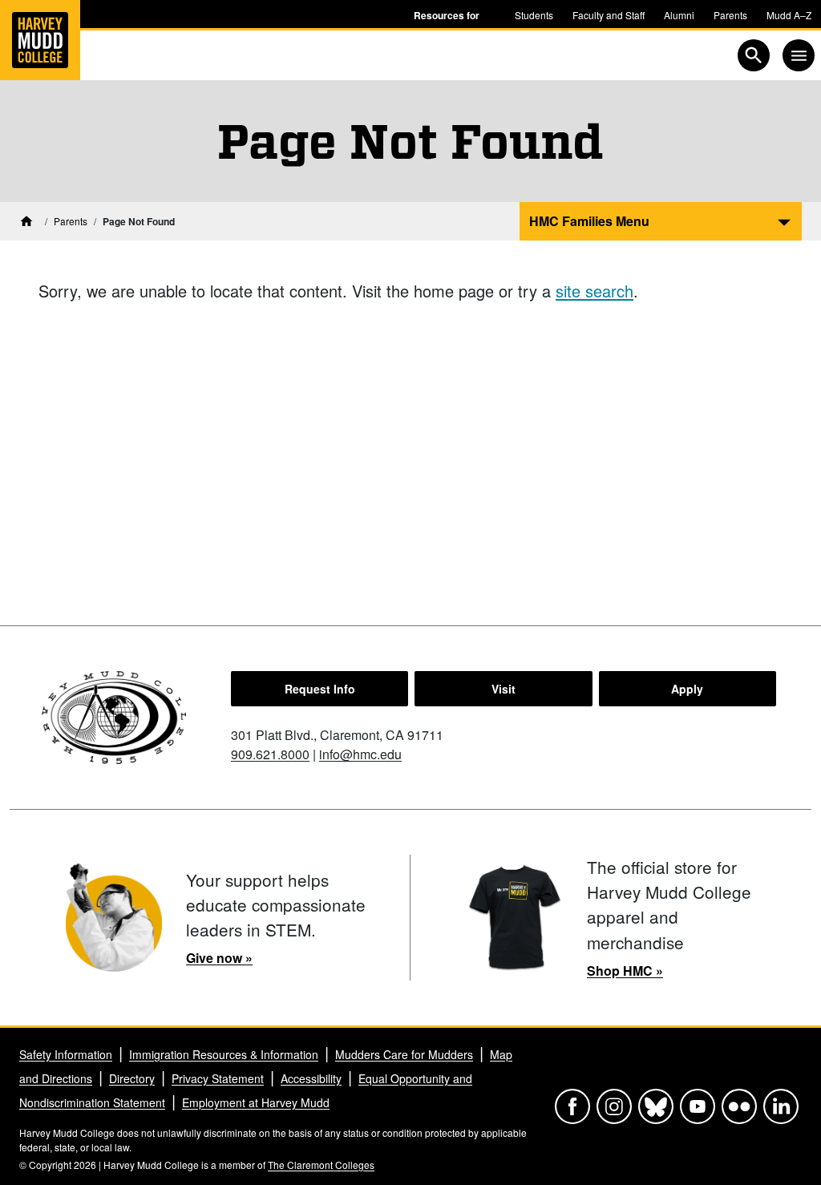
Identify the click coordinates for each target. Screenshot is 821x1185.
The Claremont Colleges (321, 1164)
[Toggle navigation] (799, 55)
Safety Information (65, 1054)
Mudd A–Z (788, 15)
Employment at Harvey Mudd (256, 1102)
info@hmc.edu (360, 754)
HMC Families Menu (589, 221)
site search (594, 290)
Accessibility (311, 1078)
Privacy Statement (218, 1078)
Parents (730, 15)
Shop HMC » (625, 970)
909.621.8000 (270, 754)
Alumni (679, 15)
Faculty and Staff (608, 15)
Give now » (219, 957)
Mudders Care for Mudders (404, 1054)
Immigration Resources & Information (223, 1054)
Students (534, 15)
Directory (132, 1078)
